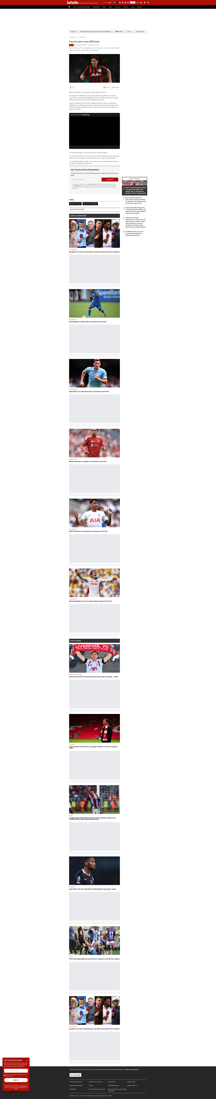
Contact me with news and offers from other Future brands (16, 1075)
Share (73, 87)
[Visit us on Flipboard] (125, 3)
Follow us (107, 87)
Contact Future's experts (96, 1082)
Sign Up (16, 1080)
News (104, 7)
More (139, 7)
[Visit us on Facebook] (114, 3)
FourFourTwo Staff (81, 45)
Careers (91, 1085)
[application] (94, 131)
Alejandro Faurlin (75, 204)
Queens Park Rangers (90, 204)
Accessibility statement (76, 1085)
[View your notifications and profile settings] (144, 2)
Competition (72, 37)
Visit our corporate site (131, 1069)
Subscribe (132, 2)
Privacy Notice (78, 185)
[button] (148, 2)
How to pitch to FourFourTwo (97, 1089)
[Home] (69, 7)
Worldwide (73, 1089)
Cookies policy (131, 1082)
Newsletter (96, 7)
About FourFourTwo (113, 1085)
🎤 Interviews (140, 31)
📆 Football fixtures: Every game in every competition (95, 31)
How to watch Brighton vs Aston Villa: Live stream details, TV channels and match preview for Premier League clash (135, 200)
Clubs (132, 7)
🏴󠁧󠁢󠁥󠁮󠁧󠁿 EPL (129, 31)
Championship (81, 37)
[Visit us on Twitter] (117, 3)
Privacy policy (112, 1082)
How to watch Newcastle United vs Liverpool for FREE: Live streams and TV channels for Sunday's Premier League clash (135, 190)
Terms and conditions (76, 1082)
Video (110, 7)
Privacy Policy (22, 1086)
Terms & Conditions (14, 1087)
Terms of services (92, 184)
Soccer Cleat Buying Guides (81, 7)
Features (118, 7)
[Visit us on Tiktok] (128, 3)
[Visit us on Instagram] (123, 3)
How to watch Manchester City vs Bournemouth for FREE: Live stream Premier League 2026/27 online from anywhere (135, 210)
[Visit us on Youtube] (120, 3)
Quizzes (125, 7)
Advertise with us (132, 1085)
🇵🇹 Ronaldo (119, 31)
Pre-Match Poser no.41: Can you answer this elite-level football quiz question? (134, 233)
